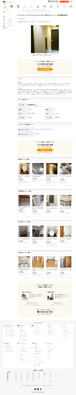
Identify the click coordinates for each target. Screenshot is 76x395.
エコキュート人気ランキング (38, 359)
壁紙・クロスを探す (8, 327)
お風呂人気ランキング (51, 329)
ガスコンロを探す (22, 347)
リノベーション (50, 345)
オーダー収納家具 (50, 349)
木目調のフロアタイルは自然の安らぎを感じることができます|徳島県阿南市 (38, 272)
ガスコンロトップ (22, 345)
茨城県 (16, 373)
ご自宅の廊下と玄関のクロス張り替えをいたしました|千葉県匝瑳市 (65, 240)
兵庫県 (39, 376)
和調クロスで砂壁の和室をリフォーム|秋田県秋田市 (24, 210)
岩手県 (27, 372)
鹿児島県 (50, 380)
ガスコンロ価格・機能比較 (23, 351)
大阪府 (33, 376)
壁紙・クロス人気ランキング (10, 329)
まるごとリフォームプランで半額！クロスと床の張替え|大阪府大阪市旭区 (51, 210)
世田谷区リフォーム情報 (48, 129)
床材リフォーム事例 (22, 333)
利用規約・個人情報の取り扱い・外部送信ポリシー (32, 385)
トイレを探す (64, 327)
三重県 (16, 376)
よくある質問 (48, 385)
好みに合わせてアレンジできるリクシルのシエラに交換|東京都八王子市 (65, 173)
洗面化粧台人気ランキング (9, 347)
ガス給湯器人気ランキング (37, 349)
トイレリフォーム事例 (65, 333)
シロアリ (49, 355)
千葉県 (39, 373)
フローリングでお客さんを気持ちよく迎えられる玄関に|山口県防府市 (51, 272)
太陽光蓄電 (49, 351)
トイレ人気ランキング (65, 329)
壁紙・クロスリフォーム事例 (10, 333)
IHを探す (21, 355)
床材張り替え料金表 (22, 331)
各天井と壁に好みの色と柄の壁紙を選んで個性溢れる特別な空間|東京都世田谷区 (51, 173)
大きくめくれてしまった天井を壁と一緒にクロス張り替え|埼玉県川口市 (65, 204)
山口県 (39, 377)
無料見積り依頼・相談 (45, 69)
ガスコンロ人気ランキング (23, 349)
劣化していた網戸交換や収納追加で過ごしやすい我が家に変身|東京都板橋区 (38, 205)
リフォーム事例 (24, 11)
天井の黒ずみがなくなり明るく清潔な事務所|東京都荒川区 (37, 172)
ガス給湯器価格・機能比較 (37, 351)
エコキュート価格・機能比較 (38, 361)
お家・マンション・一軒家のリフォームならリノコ (38, 391)
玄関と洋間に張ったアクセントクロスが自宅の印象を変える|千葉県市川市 (65, 272)
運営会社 (23, 385)
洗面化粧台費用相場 (8, 349)
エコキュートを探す (36, 357)
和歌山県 (50, 376)
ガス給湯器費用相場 (36, 353)
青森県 (22, 372)
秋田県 (39, 372)
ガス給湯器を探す (36, 347)
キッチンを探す (36, 327)
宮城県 (33, 372)
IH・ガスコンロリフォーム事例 (24, 361)
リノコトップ (19, 11)
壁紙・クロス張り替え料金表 (10, 331)
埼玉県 (33, 373)
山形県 (45, 372)
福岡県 (16, 380)
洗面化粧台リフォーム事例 (9, 351)
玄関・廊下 (29, 117)
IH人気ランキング (22, 357)
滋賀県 (22, 376)
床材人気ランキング (22, 329)
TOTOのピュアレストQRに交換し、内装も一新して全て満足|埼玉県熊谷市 (51, 241)
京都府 (27, 376)
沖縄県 (56, 380)
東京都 (29, 11)
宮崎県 (45, 380)
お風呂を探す (50, 327)
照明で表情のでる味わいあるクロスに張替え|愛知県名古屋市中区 (24, 265)
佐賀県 (22, 380)
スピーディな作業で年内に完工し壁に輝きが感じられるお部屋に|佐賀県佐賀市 (38, 235)
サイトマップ (52, 385)
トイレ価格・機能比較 (65, 331)
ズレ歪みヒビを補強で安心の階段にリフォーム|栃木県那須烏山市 (24, 240)
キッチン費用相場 (36, 331)
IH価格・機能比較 (22, 359)
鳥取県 (16, 377)
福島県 (50, 372)
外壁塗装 (49, 353)
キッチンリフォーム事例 (37, 333)
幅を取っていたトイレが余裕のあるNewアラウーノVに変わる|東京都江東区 (24, 173)
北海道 (16, 372)
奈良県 (45, 376)
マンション (29, 109)
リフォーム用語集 (42, 385)
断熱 (48, 357)
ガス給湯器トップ (36, 345)
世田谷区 (32, 11)
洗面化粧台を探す (8, 345)
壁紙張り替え (57, 117)
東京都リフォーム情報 (38, 129)
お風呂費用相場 (50, 331)
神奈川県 (50, 373)
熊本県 (33, 380)
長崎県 (27, 380)
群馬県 (27, 373)
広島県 (33, 377)
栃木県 (22, 373)
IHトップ (21, 353)
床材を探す (21, 327)
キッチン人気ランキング (37, 329)
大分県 (39, 380)
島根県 (22, 377)
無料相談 (65, 1)
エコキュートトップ (36, 355)
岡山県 (27, 377)
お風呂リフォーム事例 (51, 333)
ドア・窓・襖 (50, 347)
